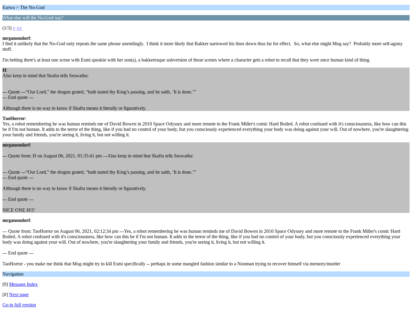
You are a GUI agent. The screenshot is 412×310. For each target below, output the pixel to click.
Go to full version (19, 304)
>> (19, 27)
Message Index (23, 284)
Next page (19, 294)
